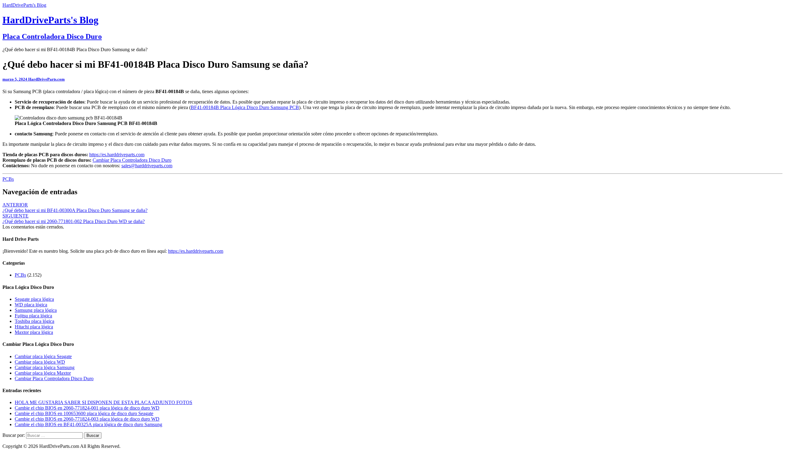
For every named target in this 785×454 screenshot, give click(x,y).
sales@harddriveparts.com (146, 165)
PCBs (8, 179)
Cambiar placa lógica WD (40, 362)
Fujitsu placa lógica (33, 315)
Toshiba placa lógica (34, 321)
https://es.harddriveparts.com (116, 154)
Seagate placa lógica (34, 299)
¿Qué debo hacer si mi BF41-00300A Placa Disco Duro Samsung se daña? (74, 207)
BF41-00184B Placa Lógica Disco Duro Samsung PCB (245, 107)
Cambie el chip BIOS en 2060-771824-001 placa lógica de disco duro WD (87, 407)
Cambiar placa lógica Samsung (45, 367)
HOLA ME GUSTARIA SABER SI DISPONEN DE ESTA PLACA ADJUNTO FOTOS (103, 402)
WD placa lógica (31, 304)
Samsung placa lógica (36, 310)
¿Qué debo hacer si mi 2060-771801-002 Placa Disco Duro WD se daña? (73, 218)
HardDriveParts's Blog (24, 5)
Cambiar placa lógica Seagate (43, 356)
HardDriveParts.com (46, 79)
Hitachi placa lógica (34, 326)
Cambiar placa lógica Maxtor (43, 373)
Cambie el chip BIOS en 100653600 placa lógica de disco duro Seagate (84, 413)
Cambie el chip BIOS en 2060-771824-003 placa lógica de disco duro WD (87, 419)
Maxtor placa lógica (34, 332)
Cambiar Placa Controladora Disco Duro (132, 160)
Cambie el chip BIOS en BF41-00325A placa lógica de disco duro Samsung (88, 424)
